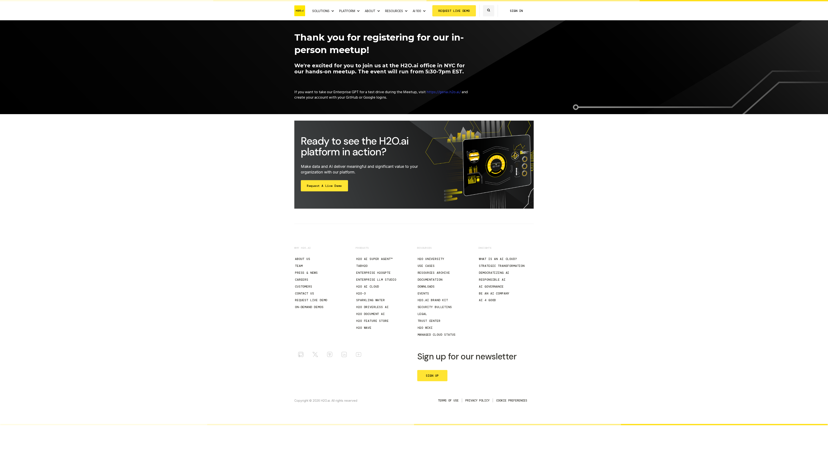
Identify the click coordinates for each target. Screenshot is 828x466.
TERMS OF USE (448, 400)
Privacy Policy (477, 400)
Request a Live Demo (324, 186)
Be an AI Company (494, 293)
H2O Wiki (425, 328)
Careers (301, 280)
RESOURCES (394, 11)
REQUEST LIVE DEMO (454, 11)
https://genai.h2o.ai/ (444, 92)
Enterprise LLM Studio (376, 280)
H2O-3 (361, 293)
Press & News (306, 273)
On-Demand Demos (309, 307)
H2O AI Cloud (367, 286)
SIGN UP (432, 376)
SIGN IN (516, 11)
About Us (302, 259)
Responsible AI (492, 280)
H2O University (431, 259)
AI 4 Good (487, 300)
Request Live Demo (311, 300)
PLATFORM (347, 11)
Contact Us (304, 293)
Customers (303, 286)
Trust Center (429, 321)
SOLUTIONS (320, 11)
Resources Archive (434, 273)
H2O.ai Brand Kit (433, 300)
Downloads (426, 286)
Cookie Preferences (511, 400)
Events (423, 293)
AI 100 (417, 11)
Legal (422, 314)
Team (299, 266)
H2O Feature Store (372, 321)
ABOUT (370, 11)
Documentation (430, 280)
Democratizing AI (494, 273)
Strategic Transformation (502, 266)
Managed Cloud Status (437, 335)
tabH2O (362, 266)
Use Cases (426, 266)
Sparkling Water (370, 300)
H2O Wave (364, 328)
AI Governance (491, 286)
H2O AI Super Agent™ (374, 259)
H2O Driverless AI (372, 307)
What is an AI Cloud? (498, 259)
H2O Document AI (370, 314)
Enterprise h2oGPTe (373, 273)
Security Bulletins (435, 307)
